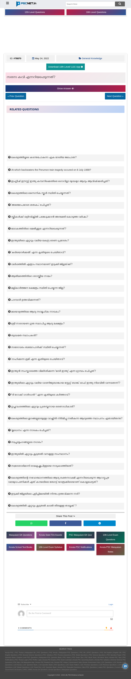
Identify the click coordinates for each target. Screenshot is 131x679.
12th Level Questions (35, 12)
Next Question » (115, 96)
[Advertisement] (65, 35)
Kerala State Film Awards (50, 535)
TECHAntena (72, 675)
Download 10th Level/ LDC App (64, 67)
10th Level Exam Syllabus (50, 547)
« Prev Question (16, 96)
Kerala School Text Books (20, 547)
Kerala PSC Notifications (80, 547)
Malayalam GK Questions (20, 535)
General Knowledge (92, 58)
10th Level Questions (96, 12)
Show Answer (64, 88)
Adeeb (81, 675)
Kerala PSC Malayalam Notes (110, 549)
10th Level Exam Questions (110, 537)
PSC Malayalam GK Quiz (80, 535)
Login (110, 604)
